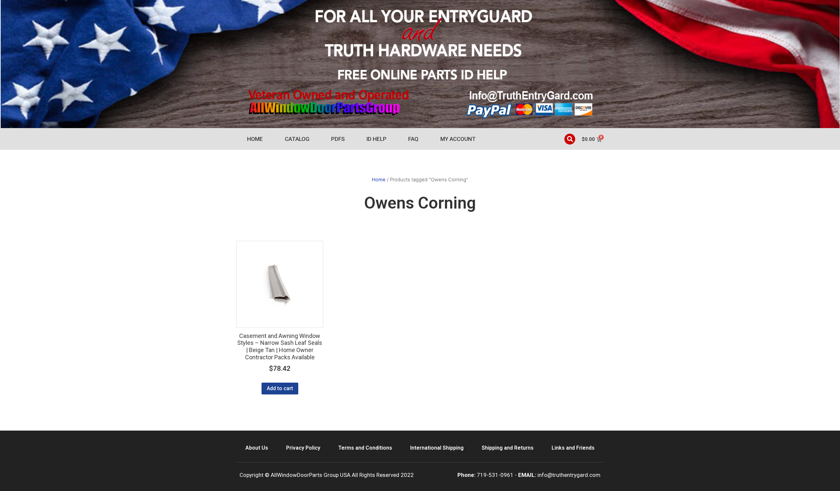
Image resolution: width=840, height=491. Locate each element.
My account (458, 139)
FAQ (413, 139)
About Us (256, 448)
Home (255, 139)
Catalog (297, 139)
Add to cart (280, 388)
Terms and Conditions (365, 448)
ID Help (377, 139)
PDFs (338, 139)
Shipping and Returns (508, 448)
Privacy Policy (303, 448)
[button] (569, 139)
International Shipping (437, 448)
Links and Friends (573, 448)
